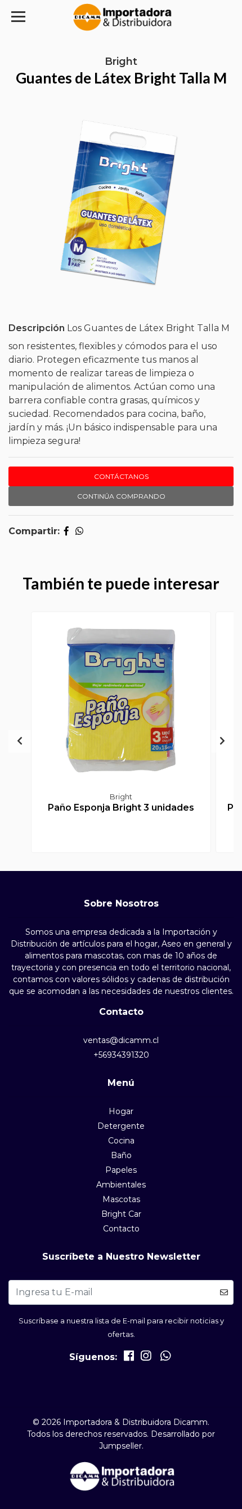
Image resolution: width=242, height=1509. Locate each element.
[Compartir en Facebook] (66, 531)
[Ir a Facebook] (129, 1358)
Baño (121, 1155)
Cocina (121, 1141)
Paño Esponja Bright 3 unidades (121, 807)
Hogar (121, 1111)
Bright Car (121, 1214)
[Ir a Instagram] (146, 1358)
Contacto (121, 1229)
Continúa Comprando (121, 496)
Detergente (121, 1126)
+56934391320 (121, 1055)
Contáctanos (121, 476)
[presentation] (19, 741)
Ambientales (121, 1185)
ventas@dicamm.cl (121, 1040)
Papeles (121, 1170)
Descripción (36, 328)
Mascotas (121, 1199)
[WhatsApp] (165, 1358)
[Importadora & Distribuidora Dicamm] (121, 17)
